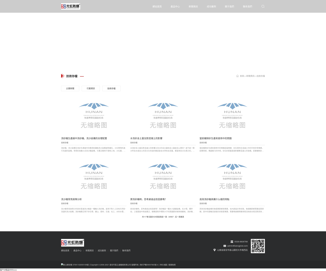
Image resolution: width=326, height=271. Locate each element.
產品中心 (175, 6)
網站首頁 (157, 6)
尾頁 (182, 216)
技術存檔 (261, 75)
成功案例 (211, 6)
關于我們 (229, 6)
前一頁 (164, 216)
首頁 (242, 75)
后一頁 (177, 216)
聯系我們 (247, 6)
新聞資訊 (193, 6)
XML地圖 (163, 264)
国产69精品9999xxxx (8, 269)
